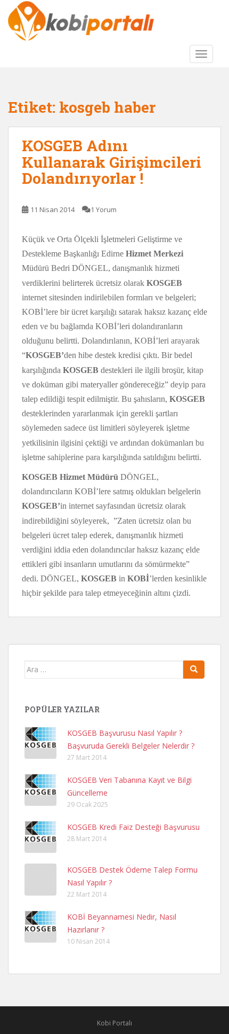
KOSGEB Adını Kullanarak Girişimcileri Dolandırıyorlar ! (111, 162)
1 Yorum (104, 209)
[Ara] (194, 669)
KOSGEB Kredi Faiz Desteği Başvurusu (133, 827)
